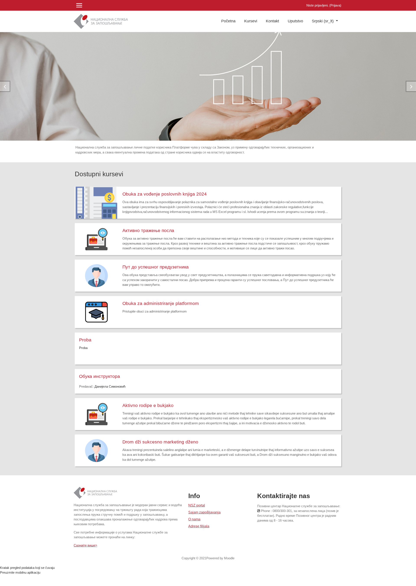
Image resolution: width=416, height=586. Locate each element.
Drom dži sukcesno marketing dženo (160, 441)
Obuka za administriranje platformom (160, 303)
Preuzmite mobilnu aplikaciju (20, 572)
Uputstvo (295, 21)
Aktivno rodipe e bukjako (148, 405)
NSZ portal (196, 505)
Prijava (335, 5)
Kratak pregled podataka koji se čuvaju (27, 568)
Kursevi (250, 21)
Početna (228, 21)
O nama (194, 519)
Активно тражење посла (148, 230)
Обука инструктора (99, 376)
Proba (85, 339)
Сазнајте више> (85, 545)
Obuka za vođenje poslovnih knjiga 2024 (164, 193)
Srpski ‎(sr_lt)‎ (323, 21)
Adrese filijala (198, 526)
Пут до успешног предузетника (155, 266)
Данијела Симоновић (109, 386)
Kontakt (272, 21)
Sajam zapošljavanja (204, 512)
